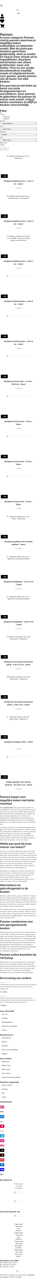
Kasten (4, 1097)
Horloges (5, 1089)
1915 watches (6, 1073)
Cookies (18, 1277)
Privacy (4, 1030)
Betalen (4, 1042)
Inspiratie (5, 1018)
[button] (1, 5)
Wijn (3, 1093)
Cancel (2, 145)
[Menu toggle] (18, 13)
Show (3, 143)
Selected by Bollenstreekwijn (11, 1077)
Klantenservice (6, 1038)
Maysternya (5, 1061)
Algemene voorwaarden (9, 1026)
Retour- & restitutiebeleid (10, 1050)
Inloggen (4, 1054)
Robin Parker (6, 1069)
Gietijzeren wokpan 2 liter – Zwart (18, 742)
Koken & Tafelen (7, 1085)
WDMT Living (6, 1065)
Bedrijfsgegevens (7, 1022)
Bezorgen (5, 1046)
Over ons (5, 1014)
